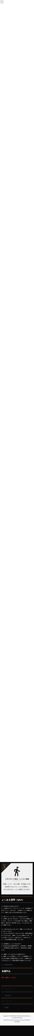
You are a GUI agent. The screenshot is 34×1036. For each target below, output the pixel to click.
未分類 (6, 1007)
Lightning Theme (20, 1020)
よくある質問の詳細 (6, 964)
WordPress (12, 1020)
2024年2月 (8, 995)
